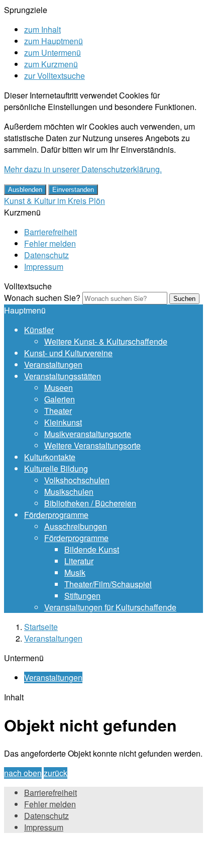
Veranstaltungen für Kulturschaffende (110, 607)
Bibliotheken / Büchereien (90, 503)
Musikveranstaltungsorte (87, 434)
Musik (74, 572)
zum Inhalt (42, 29)
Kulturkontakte (49, 457)
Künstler (39, 330)
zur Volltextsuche (54, 75)
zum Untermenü (52, 52)
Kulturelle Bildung (56, 468)
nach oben (23, 773)
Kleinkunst (63, 422)
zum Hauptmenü (53, 41)
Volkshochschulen (77, 480)
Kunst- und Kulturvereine (68, 353)
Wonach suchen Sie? (42, 297)
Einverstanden (73, 189)
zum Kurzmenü (51, 64)
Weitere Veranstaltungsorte (92, 445)
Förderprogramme (56, 514)
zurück (55, 773)
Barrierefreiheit (50, 232)
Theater (58, 410)
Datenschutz (46, 255)
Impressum (43, 266)
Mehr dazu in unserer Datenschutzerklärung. (83, 169)
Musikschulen (68, 491)
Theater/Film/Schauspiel (108, 584)
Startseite (41, 627)
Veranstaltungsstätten (62, 376)
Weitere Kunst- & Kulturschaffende (105, 341)
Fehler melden (50, 243)
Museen (58, 387)
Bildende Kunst (91, 549)
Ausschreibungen (75, 526)
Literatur (78, 561)
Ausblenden (25, 189)
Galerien (59, 399)
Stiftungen (82, 595)
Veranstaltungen (53, 364)
